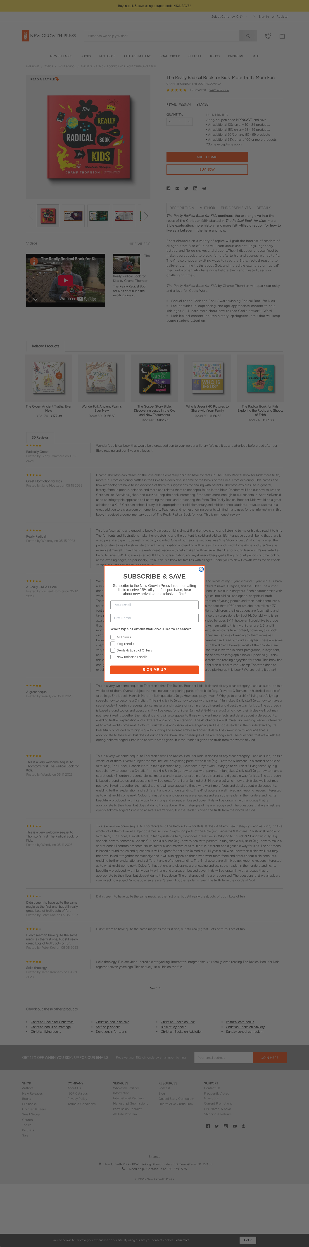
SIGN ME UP (154, 670)
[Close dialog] (201, 569)
